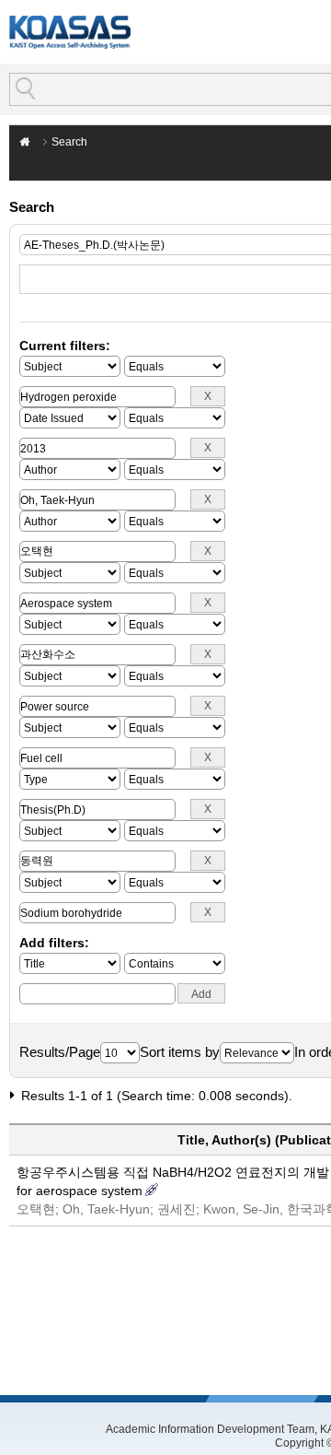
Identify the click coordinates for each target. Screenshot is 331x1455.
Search (69, 141)
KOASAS (70, 32)
